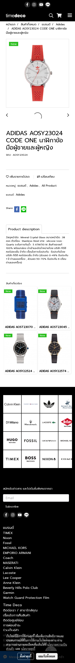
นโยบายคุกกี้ (28, 648)
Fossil (7, 543)
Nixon (7, 538)
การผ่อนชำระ (11, 625)
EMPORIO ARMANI (17, 553)
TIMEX (8, 533)
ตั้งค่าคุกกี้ (25, 656)
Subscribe (12, 507)
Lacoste (9, 573)
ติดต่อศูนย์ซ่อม (13, 620)
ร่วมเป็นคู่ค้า (11, 630)
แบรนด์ (22, 186)
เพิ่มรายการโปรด (19, 177)
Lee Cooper (12, 577)
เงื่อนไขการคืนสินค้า (16, 615)
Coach (8, 558)
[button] (50, 15)
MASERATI (10, 563)
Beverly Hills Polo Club (20, 587)
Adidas (34, 186)
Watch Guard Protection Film (26, 597)
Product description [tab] (24, 229)
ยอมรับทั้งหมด (46, 656)
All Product (49, 186)
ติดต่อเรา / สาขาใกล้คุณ (20, 610)
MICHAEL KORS (15, 548)
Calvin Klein (12, 568)
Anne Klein (11, 582)
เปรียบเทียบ (47, 177)
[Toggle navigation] (69, 15)
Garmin (8, 592)
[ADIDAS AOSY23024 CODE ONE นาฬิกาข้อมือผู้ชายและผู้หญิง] (37, 73)
